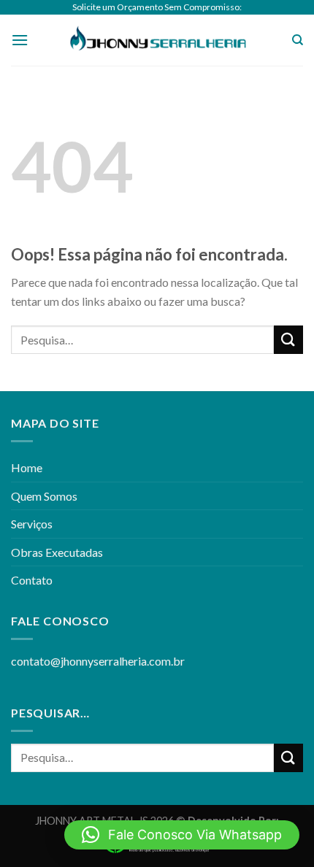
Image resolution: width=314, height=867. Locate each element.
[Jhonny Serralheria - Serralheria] (157, 40)
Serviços (32, 524)
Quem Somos (44, 496)
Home (26, 467)
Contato (32, 580)
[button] (181, 834)
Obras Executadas (57, 552)
